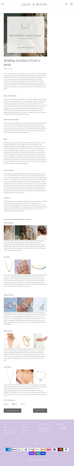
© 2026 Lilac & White (32, 459)
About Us (23, 427)
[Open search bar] (66, 4)
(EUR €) (36, 443)
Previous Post (12, 410)
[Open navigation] (2, 4)
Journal (23, 433)
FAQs (5, 427)
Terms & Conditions (9, 433)
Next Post (40, 410)
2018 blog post (11, 400)
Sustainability (24, 430)
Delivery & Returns (9, 430)
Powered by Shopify (42, 459)
